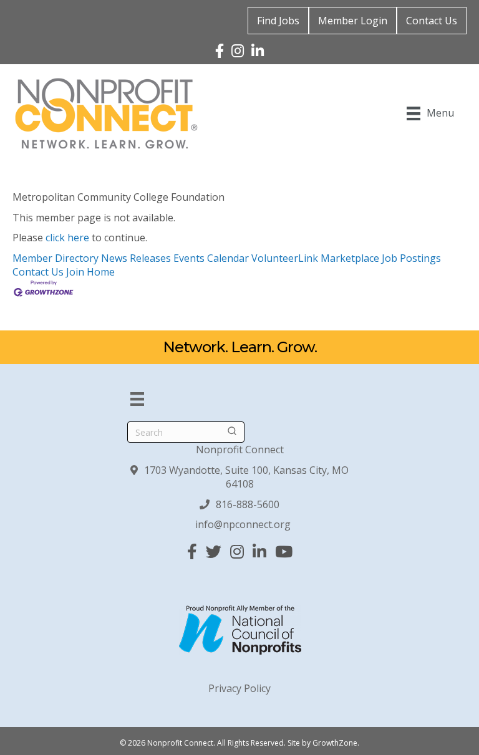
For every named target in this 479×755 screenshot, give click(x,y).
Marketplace (350, 258)
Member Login (352, 20)
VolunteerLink (284, 258)
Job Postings (411, 258)
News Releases (136, 258)
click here (67, 237)
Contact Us (431, 20)
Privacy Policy (239, 688)
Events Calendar (211, 258)
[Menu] (137, 399)
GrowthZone (334, 743)
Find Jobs (278, 20)
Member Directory (55, 258)
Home (101, 272)
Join (76, 272)
